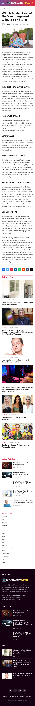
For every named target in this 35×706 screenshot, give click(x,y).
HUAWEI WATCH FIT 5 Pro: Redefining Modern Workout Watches (22, 484)
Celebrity (8, 8)
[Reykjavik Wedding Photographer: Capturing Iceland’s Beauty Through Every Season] (7, 475)
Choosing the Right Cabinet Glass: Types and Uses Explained (22, 652)
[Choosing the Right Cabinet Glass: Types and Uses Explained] (17, 289)
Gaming (4, 533)
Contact (29, 696)
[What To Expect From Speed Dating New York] (7, 465)
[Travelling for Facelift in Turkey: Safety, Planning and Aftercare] (7, 503)
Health (3, 536)
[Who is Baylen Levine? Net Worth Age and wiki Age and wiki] (17, 38)
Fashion (4, 531)
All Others (4, 516)
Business (4, 522)
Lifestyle (4, 545)
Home (3, 8)
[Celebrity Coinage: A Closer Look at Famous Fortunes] (17, 431)
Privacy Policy (13, 696)
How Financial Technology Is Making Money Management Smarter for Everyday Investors (23, 493)
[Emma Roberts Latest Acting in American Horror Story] (17, 404)
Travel (3, 562)
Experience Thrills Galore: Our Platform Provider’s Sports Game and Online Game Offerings (17, 390)
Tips (3, 559)
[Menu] (3, 3)
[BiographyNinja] (18, 3)
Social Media (5, 553)
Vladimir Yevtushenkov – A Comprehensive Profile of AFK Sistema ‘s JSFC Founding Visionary (17, 332)
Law (3, 542)
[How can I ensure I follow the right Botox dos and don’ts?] (17, 346)
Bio (3, 519)
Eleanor (9, 24)
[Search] (32, 3)
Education (4, 528)
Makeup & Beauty (7, 548)
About (22, 696)
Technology (5, 556)
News (3, 550)
